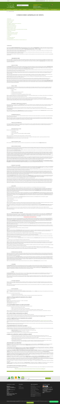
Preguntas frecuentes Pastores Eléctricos (36, 393)
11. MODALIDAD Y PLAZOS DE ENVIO (11, 30)
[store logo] (10, 5)
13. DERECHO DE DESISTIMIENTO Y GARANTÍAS (12, 32)
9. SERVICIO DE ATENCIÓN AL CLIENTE (11, 28)
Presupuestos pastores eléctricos (35, 392)
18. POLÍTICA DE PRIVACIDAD (10, 38)
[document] (30, 402)
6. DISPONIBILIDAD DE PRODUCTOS (11, 24)
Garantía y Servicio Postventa (34, 388)
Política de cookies (33, 390)
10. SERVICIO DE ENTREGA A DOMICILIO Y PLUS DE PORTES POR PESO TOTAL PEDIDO (17, 29)
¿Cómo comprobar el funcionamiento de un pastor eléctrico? (36, 394)
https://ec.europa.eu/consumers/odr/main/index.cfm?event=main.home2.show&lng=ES (30, 368)
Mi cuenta (20, 386)
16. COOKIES (8, 36)
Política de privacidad (35, 379)
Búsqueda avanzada (21, 388)
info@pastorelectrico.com (10, 391)
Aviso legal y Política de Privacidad (35, 389)
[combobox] (22, 5)
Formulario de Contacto (33, 391)
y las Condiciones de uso (41, 379)
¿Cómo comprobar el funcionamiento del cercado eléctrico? (36, 396)
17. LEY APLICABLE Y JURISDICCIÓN (11, 37)
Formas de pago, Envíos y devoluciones (35, 386)
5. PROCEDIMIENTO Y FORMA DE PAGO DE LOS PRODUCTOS (14, 23)
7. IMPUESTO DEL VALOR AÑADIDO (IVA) (11, 25)
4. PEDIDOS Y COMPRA (9, 22)
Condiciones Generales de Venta (44, 320)
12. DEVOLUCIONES (9, 31)
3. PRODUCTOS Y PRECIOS (10, 21)
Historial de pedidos (21, 387)
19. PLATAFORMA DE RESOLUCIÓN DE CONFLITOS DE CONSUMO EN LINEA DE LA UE (17, 39)
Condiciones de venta (33, 387)
